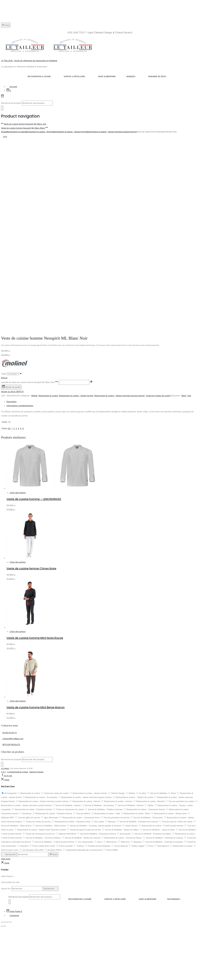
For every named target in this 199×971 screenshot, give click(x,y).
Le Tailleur (5, 768)
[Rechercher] (2, 108)
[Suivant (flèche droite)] (5, 926)
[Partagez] (7, 922)
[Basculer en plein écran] (5, 922)
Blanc (184, 395)
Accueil (4, 132)
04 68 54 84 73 (9, 732)
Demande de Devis (157, 77)
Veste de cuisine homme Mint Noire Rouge (34, 638)
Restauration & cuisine (39, 77)
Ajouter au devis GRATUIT (12, 391)
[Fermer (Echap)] (10, 922)
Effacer (4, 378)
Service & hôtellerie (74, 77)
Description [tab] (11, 401)
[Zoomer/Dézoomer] (2, 922)
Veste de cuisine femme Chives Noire (31, 568)
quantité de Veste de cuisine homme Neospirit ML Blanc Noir (28, 382)
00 (9, 428)
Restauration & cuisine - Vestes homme (70, 132)
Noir (189, 395)
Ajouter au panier (12, 387)
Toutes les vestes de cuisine (158, 395)
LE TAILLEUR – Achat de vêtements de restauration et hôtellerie (29, 60)
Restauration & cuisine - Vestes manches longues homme (112, 132)
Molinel (34, 395)
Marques (130, 77)
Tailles (3, 374)
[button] (56, 382)
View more (5, 859)
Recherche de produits (11, 103)
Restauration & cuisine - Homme (39, 132)
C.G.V (3, 772)
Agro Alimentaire (107, 77)
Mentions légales (36, 772)
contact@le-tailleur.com (12, 738)
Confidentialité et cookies (17, 772)
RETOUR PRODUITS (11, 744)
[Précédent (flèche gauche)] (2, 926)
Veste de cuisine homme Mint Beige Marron (35, 707)
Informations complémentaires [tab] (19, 405)
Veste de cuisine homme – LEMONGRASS (33, 499)
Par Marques (173, 899)
